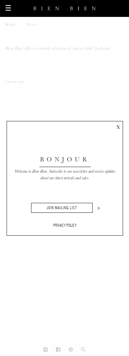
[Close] (118, 126)
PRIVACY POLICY (65, 225)
